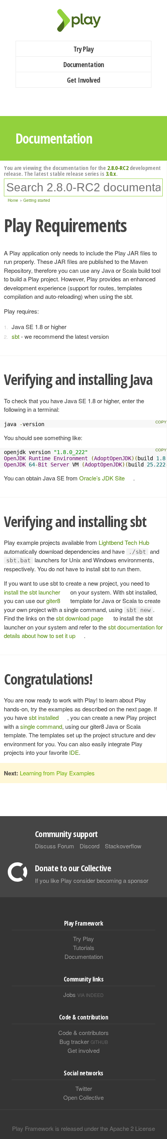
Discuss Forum (54, 846)
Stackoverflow (123, 846)
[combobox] (83, 187)
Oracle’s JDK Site (102, 478)
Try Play (83, 49)
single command (41, 726)
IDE (74, 752)
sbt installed (44, 717)
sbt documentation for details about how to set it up (83, 631)
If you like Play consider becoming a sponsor (91, 880)
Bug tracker (83, 1041)
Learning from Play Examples (57, 773)
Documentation (83, 64)
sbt (15, 336)
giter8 (53, 600)
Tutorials (83, 947)
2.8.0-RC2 (117, 168)
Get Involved (83, 80)
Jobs (83, 994)
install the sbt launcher (32, 592)
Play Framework (83, 20)
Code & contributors (83, 1032)
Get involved (83, 1050)
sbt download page (79, 618)
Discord (89, 846)
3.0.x (111, 173)
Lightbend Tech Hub (124, 542)
